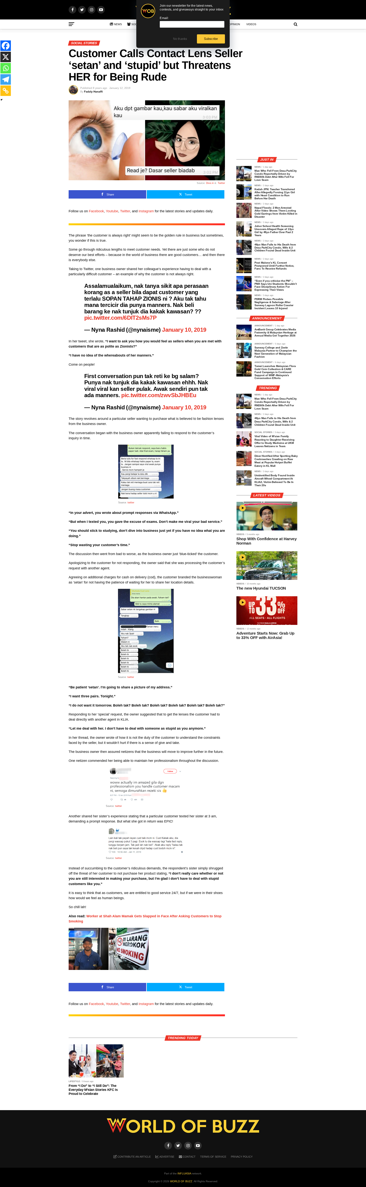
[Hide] (1, 99)
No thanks (180, 38)
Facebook (96, 211)
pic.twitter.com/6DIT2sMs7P (120, 317)
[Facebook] (5, 45)
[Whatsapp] (5, 68)
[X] (5, 57)
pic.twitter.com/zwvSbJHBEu (158, 395)
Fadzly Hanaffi (93, 91)
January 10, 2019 (184, 329)
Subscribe (211, 38)
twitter (131, 502)
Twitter (221, 183)
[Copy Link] (5, 90)
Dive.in (210, 183)
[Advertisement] (266, 127)
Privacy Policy (242, 1156)
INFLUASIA (184, 1173)
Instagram (146, 211)
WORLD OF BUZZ (181, 1181)
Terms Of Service (213, 1156)
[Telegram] (5, 79)
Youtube (112, 211)
